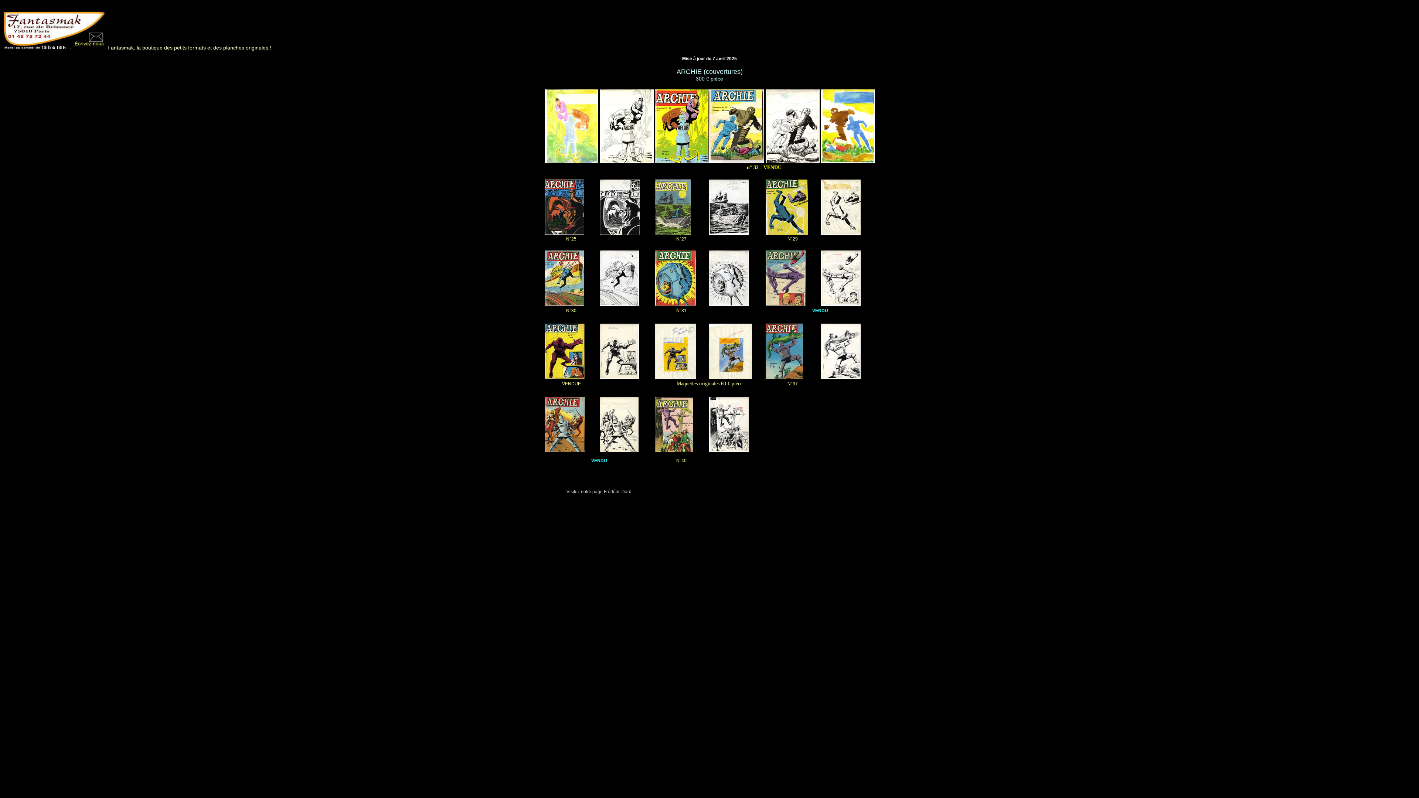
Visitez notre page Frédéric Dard (599, 491)
